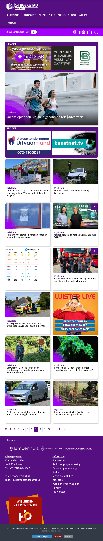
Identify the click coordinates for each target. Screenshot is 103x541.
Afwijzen (58, 536)
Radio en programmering (66, 464)
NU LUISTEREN (81, 32)
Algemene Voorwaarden (66, 483)
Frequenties (59, 460)
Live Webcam (74, 32)
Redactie (57, 472)
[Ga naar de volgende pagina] (59, 429)
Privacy (57, 487)
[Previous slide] (7, 448)
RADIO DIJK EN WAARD (75, 325)
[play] (33, 32)
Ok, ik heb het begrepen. (42, 536)
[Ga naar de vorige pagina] (10, 429)
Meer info (68, 536)
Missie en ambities (63, 476)
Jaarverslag (59, 491)
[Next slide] (96, 448)
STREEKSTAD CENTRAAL (75, 321)
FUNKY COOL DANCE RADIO (75, 329)
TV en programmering (65, 468)
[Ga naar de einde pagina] (64, 429)
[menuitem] (14, 15)
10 (49, 429)
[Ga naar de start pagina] (5, 429)
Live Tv (89, 32)
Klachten (58, 479)
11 (55, 429)
